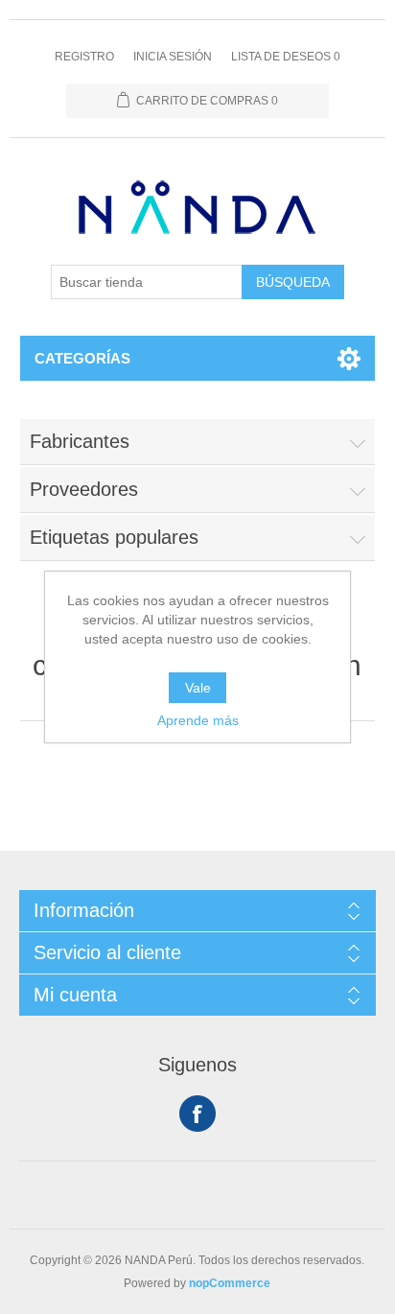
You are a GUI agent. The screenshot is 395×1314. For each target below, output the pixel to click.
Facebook (197, 1113)
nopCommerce (229, 1283)
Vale (198, 687)
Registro (84, 56)
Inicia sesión (172, 56)
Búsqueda (293, 282)
